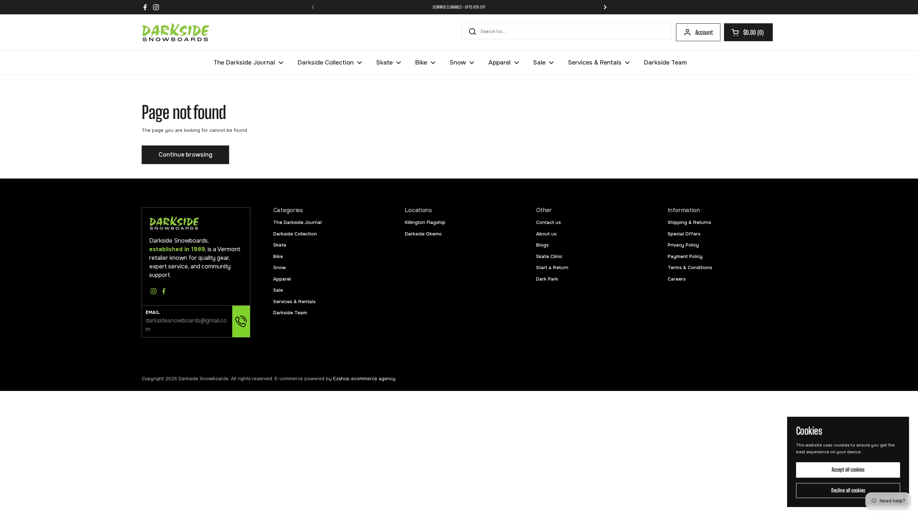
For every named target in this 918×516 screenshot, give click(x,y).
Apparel (282, 279)
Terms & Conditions (690, 267)
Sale (278, 290)
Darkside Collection (295, 234)
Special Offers (684, 234)
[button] (748, 32)
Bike (278, 256)
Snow (279, 267)
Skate (279, 245)
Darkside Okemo (423, 234)
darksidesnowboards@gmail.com (186, 325)
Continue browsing (185, 154)
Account (704, 32)
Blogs (542, 245)
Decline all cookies (848, 490)
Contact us (548, 222)
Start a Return (552, 267)
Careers (677, 279)
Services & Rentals (294, 301)
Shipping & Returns (689, 222)
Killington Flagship (425, 222)
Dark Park (547, 279)
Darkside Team (290, 313)
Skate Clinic (549, 256)
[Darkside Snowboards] (176, 32)
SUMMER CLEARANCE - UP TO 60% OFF (459, 7)
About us (546, 234)
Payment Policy (685, 256)
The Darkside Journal (297, 222)
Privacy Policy (683, 245)
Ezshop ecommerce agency (365, 379)
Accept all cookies (848, 470)
